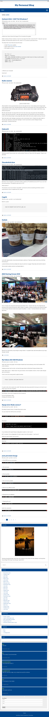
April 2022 (5, 587)
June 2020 (5, 591)
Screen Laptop (6, 616)
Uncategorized (25, 21)
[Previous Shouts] (24, 641)
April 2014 (5, 604)
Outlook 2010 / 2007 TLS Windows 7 (15, 19)
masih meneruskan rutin (8, 618)
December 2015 (6, 596)
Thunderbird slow (8, 162)
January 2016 (6, 594)
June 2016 (5, 593)
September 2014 (7, 603)
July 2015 (5, 597)
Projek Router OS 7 (7, 621)
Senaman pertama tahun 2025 (10, 622)
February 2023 (6, 583)
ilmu (18, 21)
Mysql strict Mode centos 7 (11, 405)
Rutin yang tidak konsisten (9, 619)
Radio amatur (7, 81)
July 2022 (5, 586)
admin (14, 21)
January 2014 (6, 606)
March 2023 (5, 581)
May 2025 (5, 577)
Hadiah (4, 220)
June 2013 (5, 609)
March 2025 (5, 578)
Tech (21, 21)
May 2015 (5, 599)
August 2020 (6, 590)
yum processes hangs (9, 456)
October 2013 (6, 607)
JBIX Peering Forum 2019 (11, 274)
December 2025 (6, 572)
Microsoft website (17, 46)
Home (24, 713)
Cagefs (4, 197)
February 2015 (6, 600)
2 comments (6, 355)
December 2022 (6, 584)
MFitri (3, 644)
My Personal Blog (24, 5)
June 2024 (5, 580)
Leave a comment (7, 76)
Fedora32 (5, 129)
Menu (1, 1)
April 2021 (5, 588)
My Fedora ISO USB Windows (12, 360)
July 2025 (5, 575)
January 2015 (6, 602)
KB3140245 (10, 45)
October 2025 (6, 574)
